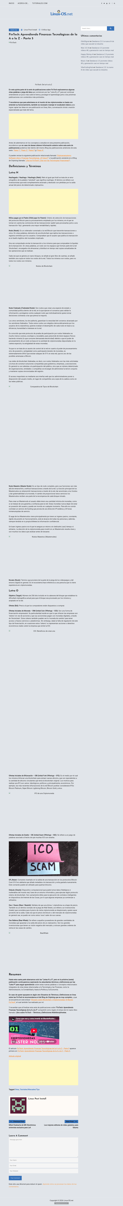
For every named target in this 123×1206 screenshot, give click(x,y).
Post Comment (15, 1178)
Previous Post (18, 1121)
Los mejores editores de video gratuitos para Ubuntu (61, 1126)
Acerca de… (23, 3)
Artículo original (15, 1056)
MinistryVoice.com (63, 1203)
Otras (17, 1089)
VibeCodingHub (87, 67)
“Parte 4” (40, 150)
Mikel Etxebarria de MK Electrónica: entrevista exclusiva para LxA (22, 1126)
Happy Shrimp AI (87, 54)
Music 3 (84, 61)
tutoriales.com (39, 3)
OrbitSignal (85, 41)
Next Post (70, 1121)
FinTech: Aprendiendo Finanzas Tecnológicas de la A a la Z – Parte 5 (43, 1048)
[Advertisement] (43, 126)
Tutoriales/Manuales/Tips (30, 1089)
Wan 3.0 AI (85, 48)
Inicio (11, 3)
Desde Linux (14, 30)
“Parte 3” (31, 150)
